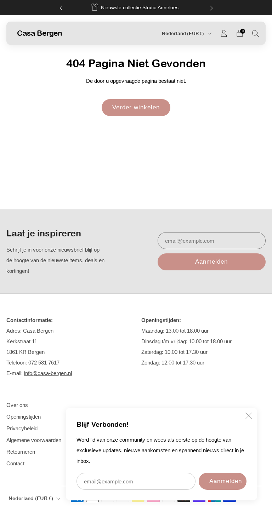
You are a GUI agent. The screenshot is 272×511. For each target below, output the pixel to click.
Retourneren (20, 452)
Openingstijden (23, 417)
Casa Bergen (39, 33)
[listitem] (136, 7)
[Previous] (61, 7)
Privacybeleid (22, 428)
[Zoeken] (255, 33)
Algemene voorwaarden (33, 440)
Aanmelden (225, 481)
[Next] (211, 7)
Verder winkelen (136, 107)
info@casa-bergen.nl (48, 373)
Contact (15, 463)
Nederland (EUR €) (183, 33)
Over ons (17, 405)
